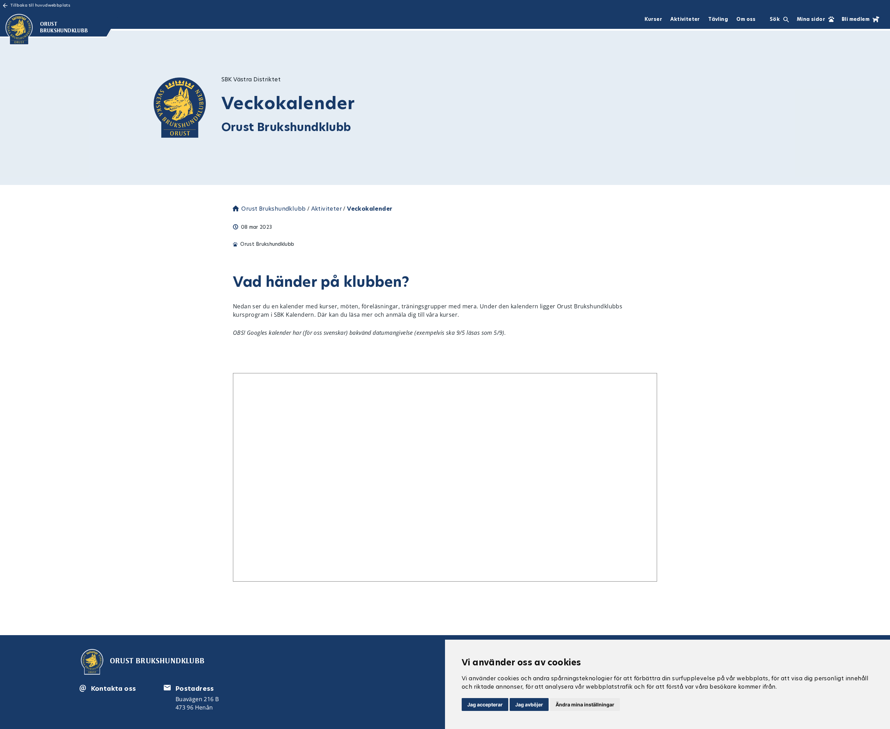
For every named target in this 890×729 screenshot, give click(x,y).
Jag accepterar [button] (485, 704)
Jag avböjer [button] (529, 704)
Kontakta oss (113, 688)
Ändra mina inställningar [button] (585, 704)
